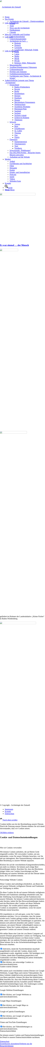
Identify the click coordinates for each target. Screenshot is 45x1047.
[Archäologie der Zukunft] (10, 7)
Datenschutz (4, 1041)
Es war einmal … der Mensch (14, 245)
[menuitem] (25, 17)
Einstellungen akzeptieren (9, 1044)
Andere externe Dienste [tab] (9, 967)
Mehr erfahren (8, 833)
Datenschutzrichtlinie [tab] (8, 1031)
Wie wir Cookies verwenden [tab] (11, 848)
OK (1, 833)
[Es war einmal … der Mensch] (17, 195)
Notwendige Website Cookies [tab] (11, 880)
